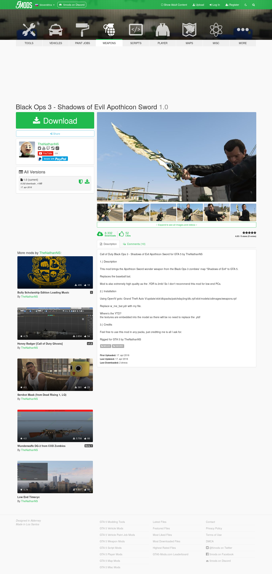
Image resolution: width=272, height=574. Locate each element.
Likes (128, 236)
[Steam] (53, 148)
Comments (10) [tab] (135, 244)
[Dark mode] (246, 4)
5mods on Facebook (221, 554)
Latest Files (159, 522)
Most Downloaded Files (166, 541)
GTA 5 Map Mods (110, 561)
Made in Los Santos (27, 524)
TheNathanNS (48, 143)
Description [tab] (109, 244)
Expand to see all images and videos (177, 224)
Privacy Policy (214, 528)
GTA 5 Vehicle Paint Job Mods (117, 535)
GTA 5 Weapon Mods (112, 541)
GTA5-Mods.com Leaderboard (170, 554)
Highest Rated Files (164, 548)
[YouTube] (44, 148)
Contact (210, 522)
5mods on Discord (220, 561)
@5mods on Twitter (220, 548)
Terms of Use (214, 535)
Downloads (110, 236)
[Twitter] (39, 148)
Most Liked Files (162, 535)
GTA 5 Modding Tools (112, 522)
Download (59, 120)
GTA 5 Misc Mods (110, 567)
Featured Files (161, 528)
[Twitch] (48, 148)
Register (234, 4)
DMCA (210, 541)
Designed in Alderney (28, 520)
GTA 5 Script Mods (111, 548)
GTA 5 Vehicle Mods (111, 528)
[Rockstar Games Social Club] (57, 148)
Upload (199, 4)
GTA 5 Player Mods (111, 554)
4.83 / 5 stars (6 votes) (245, 236)
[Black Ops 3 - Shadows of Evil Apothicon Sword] (176, 157)
